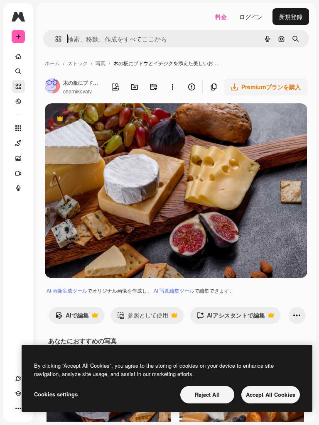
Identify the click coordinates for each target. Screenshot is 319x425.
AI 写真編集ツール (174, 290)
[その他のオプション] (172, 86)
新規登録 (290, 16)
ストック (78, 62)
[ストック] (18, 86)
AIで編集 (72, 317)
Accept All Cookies (270, 394)
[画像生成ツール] (18, 158)
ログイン (251, 16)
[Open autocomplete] (55, 39)
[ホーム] (18, 56)
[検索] (18, 71)
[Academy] (18, 393)
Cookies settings (56, 394)
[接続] (18, 378)
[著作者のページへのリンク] (52, 86)
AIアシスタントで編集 (230, 317)
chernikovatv (77, 91)
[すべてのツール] (18, 128)
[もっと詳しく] (18, 101)
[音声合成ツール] (18, 188)
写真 (101, 62)
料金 (221, 16)
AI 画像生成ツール (67, 290)
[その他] (18, 408)
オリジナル (102, 119)
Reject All (207, 394)
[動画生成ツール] (18, 173)
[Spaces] (18, 143)
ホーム (52, 62)
